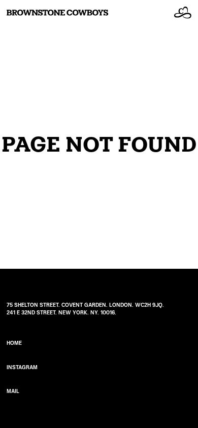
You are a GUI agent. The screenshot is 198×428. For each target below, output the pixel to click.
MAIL (13, 391)
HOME (14, 343)
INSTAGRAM (22, 367)
